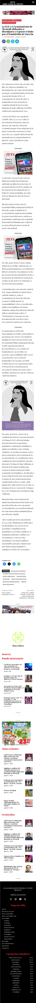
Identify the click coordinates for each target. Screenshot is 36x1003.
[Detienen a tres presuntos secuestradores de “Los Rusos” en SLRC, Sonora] (29, 782)
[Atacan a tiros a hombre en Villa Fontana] (29, 858)
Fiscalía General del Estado (18, 579)
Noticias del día (8, 23)
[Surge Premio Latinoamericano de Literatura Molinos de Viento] (29, 803)
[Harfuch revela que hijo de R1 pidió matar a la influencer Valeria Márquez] (28, 678)
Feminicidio (6, 579)
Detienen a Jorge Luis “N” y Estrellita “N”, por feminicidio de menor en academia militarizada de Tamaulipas (13, 701)
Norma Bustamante (8, 584)
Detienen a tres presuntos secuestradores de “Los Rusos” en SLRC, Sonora (13, 781)
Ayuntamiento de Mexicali (18, 571)
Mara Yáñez (10, 37)
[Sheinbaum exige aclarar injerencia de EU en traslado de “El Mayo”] (29, 869)
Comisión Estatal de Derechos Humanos (14, 573)
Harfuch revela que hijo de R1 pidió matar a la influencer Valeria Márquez (13, 677)
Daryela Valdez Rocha (9, 576)
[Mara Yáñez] (3, 37)
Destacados (7, 20)
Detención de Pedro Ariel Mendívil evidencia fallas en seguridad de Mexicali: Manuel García (14, 688)
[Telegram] (17, 41)
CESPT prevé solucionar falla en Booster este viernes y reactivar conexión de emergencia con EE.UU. (13, 758)
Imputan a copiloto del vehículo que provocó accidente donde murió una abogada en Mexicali (14, 770)
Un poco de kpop (10, 790)
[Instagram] (16, 899)
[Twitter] (13, 41)
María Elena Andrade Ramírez (11, 581)
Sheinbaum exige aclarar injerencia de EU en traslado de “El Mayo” (13, 868)
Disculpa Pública (21, 576)
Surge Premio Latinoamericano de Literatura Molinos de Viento (12, 803)
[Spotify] (20, 899)
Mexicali (17, 20)
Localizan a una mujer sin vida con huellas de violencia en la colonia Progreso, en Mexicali (13, 666)
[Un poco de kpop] (29, 793)
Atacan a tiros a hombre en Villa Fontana (14, 857)
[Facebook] (4, 41)
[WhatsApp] (8, 41)
